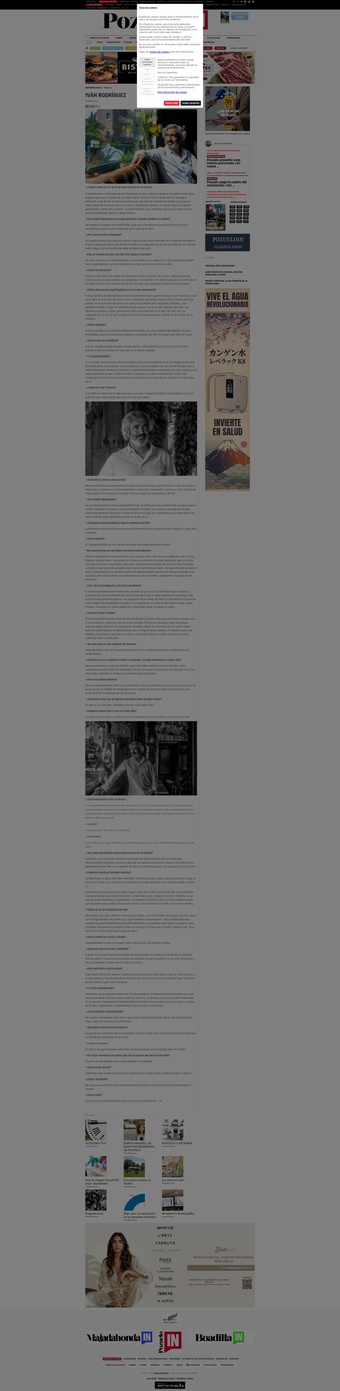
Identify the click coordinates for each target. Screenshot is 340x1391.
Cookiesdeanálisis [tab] (147, 72)
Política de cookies (159, 52)
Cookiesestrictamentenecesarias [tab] (147, 62)
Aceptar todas (171, 103)
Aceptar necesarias (190, 103)
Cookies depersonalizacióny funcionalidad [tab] (147, 81)
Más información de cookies (172, 92)
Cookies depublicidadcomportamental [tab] (147, 91)
